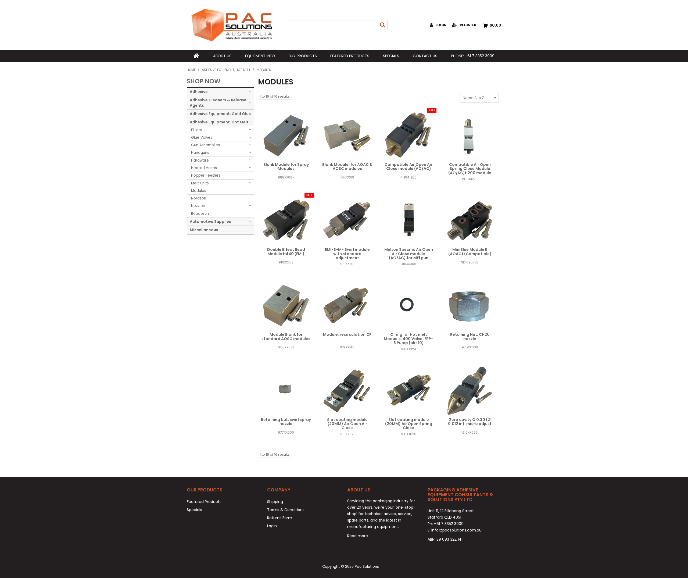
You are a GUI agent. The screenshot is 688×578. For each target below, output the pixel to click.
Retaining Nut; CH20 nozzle (470, 336)
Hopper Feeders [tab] (205, 175)
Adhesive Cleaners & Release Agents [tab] (218, 102)
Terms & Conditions (285, 509)
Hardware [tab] (200, 160)
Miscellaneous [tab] (204, 230)
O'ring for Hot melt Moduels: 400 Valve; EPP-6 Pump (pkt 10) (408, 338)
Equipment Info (260, 56)
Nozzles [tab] (198, 205)
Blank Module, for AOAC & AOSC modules (347, 166)
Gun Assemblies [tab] (205, 145)
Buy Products (303, 56)
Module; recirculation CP (347, 334)
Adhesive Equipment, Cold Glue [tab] (220, 113)
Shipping (275, 501)
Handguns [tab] (200, 152)
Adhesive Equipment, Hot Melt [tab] (219, 122)
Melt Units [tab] (200, 183)
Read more (357, 535)
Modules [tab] (198, 190)
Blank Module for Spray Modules (286, 166)
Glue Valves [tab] (201, 137)
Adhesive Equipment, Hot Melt (226, 70)
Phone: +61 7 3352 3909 (472, 56)
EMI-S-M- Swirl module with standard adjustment (347, 254)
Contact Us (425, 56)
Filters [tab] (196, 130)
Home (196, 56)
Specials (391, 56)
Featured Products (349, 56)
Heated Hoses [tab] (204, 167)
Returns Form (279, 517)
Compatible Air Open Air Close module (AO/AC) (408, 166)
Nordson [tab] (198, 198)
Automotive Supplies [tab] (210, 221)
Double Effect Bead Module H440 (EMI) (286, 251)
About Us (222, 56)
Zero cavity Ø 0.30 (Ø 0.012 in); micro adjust (470, 421)
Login (441, 25)
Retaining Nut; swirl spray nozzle (286, 421)
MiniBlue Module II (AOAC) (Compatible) (470, 251)
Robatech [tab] (200, 213)
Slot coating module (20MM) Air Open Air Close (347, 424)
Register (468, 25)
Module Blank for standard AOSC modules (285, 336)
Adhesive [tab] (199, 91)
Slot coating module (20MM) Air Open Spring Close (408, 424)
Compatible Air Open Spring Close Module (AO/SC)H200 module (469, 169)
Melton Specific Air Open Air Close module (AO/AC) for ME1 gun (408, 254)
